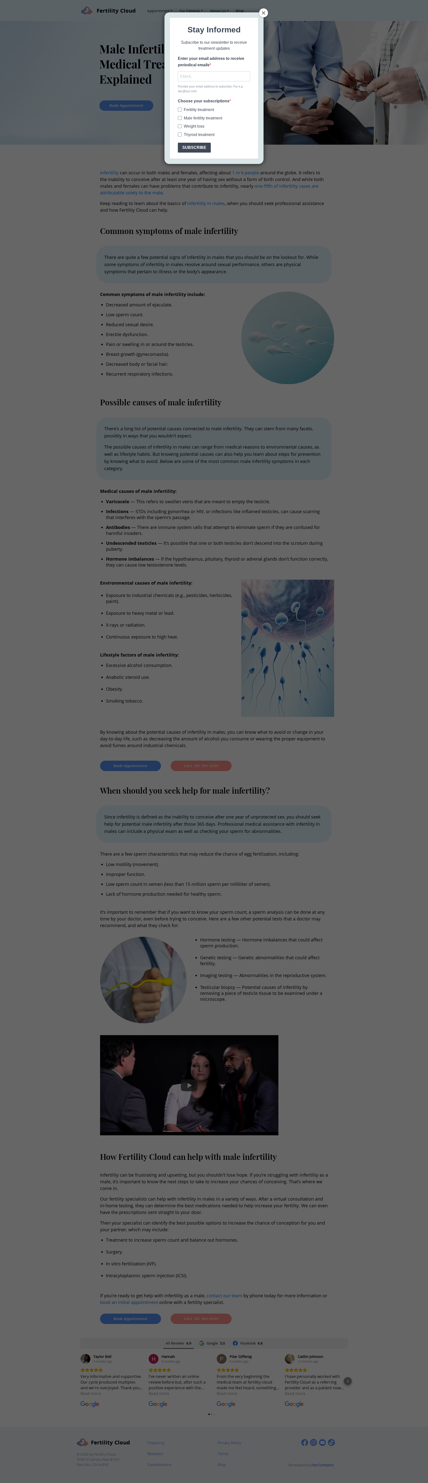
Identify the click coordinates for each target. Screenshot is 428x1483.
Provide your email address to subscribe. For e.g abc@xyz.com (210, 89)
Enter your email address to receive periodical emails (211, 61)
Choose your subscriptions (203, 101)
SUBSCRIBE (194, 147)
